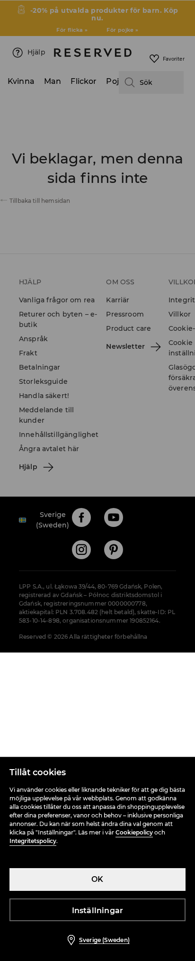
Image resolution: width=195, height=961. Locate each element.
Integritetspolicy (32, 840)
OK (97, 879)
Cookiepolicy (134, 832)
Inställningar (98, 910)
